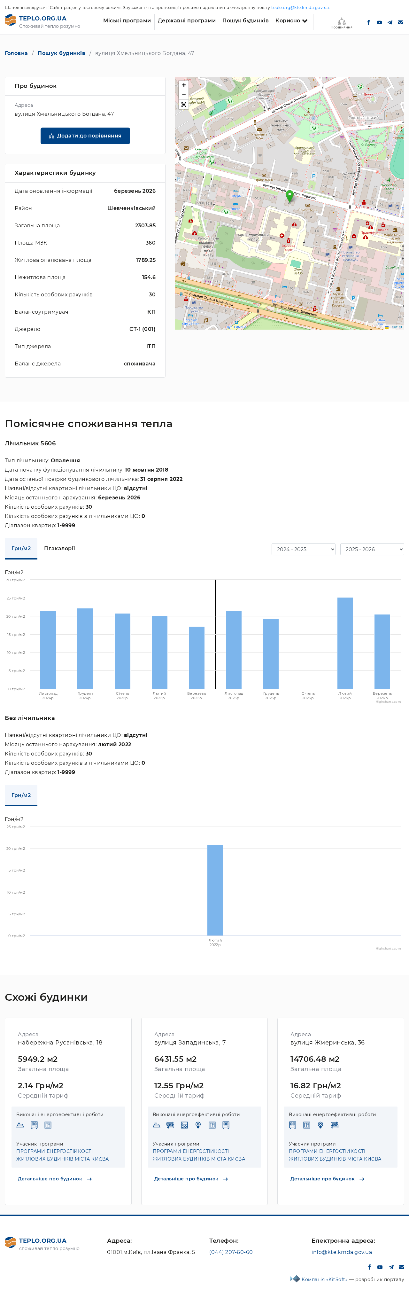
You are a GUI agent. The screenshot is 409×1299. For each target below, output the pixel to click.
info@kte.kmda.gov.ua (342, 1252)
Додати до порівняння (89, 136)
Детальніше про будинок (51, 1179)
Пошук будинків (245, 21)
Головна (16, 53)
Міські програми (127, 21)
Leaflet (396, 327)
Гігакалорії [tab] (59, 548)
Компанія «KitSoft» (325, 1279)
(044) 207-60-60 (231, 1252)
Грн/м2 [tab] (21, 548)
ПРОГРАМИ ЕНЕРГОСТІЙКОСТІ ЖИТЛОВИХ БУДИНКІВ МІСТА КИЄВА (62, 1155)
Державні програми (187, 21)
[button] (290, 196)
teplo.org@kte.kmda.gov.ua (300, 7)
